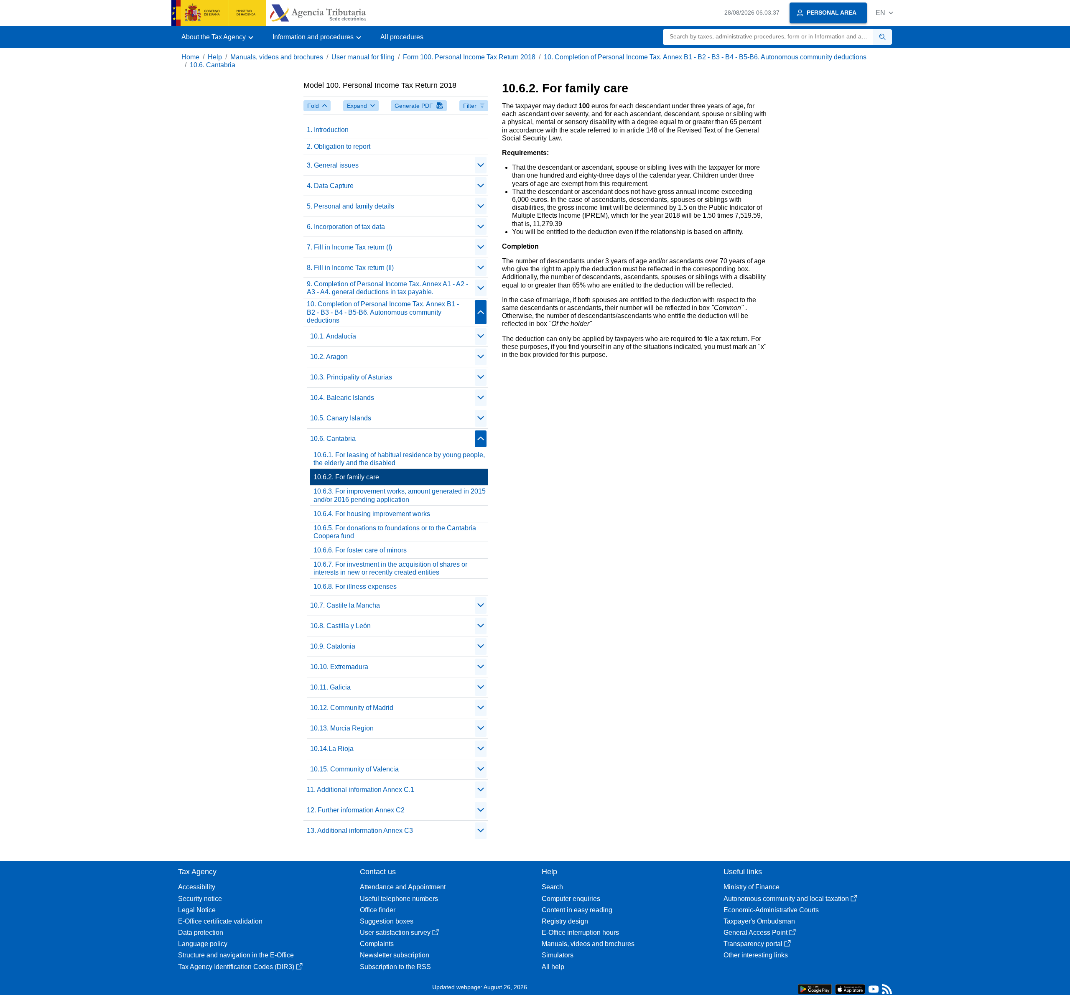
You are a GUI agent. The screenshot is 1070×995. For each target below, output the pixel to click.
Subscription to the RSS (395, 966)
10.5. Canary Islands (340, 418)
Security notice (200, 898)
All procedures (401, 37)
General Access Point (755, 932)
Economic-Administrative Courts (771, 910)
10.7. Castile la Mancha (345, 605)
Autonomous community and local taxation (786, 898)
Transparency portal (753, 943)
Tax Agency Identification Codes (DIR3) (236, 966)
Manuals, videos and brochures (276, 57)
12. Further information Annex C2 (356, 810)
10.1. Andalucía (333, 336)
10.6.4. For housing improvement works (371, 513)
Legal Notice (197, 910)
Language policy (202, 943)
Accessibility (196, 887)
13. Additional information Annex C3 (360, 830)
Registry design (565, 921)
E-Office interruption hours (580, 932)
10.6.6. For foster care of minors (360, 550)
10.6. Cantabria (212, 65)
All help (553, 966)
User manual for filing (363, 57)
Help (215, 57)
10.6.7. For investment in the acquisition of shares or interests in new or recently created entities (390, 568)
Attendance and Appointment (403, 887)
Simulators (557, 955)
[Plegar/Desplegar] (481, 165)
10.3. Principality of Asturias (351, 377)
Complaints (377, 943)
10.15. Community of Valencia (354, 769)
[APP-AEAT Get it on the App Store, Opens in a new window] (850, 988)
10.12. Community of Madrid (351, 707)
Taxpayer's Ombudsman (759, 921)
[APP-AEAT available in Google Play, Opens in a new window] (815, 988)
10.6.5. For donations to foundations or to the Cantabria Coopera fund (394, 531)
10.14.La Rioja (332, 748)
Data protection (200, 932)
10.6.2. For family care (346, 477)
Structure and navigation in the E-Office (236, 955)
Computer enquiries (571, 898)
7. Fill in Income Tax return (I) (349, 247)
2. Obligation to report (338, 146)
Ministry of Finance (752, 887)
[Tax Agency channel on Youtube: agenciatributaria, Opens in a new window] (874, 991)
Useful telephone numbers (399, 898)
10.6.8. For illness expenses (355, 586)
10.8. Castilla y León (340, 625)
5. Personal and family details (350, 206)
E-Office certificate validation (220, 921)
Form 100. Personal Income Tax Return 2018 (469, 57)
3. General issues (333, 165)
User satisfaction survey (395, 932)
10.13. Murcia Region (342, 728)
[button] (884, 12)
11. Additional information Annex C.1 (360, 789)
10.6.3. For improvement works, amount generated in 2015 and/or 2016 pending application (399, 495)
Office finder (377, 910)
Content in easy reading (577, 910)
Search (552, 887)
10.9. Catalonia (332, 646)
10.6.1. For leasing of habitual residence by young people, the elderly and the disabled (399, 458)
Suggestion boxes (386, 921)
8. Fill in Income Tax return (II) (350, 267)
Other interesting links (756, 955)
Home (190, 57)
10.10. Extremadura (339, 666)
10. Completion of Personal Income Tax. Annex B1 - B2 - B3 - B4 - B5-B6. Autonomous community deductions (705, 57)
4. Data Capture (330, 185)
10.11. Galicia (330, 687)
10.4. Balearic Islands (342, 397)
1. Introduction (328, 129)
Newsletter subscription (394, 955)
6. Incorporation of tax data (346, 226)
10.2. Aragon (329, 356)
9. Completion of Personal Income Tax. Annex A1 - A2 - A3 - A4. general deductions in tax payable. (387, 287)
